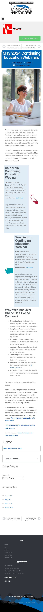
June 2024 (8, 496)
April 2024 (8, 504)
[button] (2, 19)
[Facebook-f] (5, 581)
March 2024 (9, 507)
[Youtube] (9, 581)
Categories (6, 475)
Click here (19, 198)
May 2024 (8, 500)
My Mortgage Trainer (15, 448)
